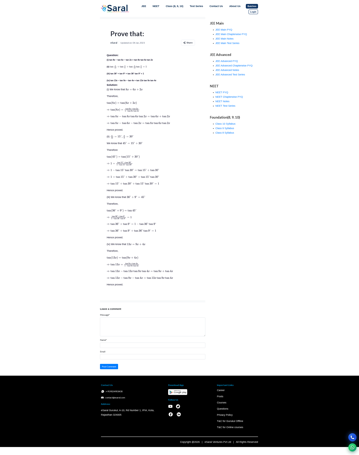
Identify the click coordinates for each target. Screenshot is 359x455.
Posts (220, 396)
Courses (221, 402)
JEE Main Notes (224, 38)
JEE (143, 6)
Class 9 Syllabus (224, 128)
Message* (105, 314)
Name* (103, 340)
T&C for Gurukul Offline (230, 421)
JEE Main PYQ (223, 29)
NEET (156, 6)
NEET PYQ (221, 92)
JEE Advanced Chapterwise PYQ (234, 65)
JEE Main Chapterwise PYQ (231, 34)
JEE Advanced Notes (227, 70)
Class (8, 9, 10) (174, 6)
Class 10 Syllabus (225, 123)
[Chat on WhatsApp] (352, 447)
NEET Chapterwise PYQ (229, 96)
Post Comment (109, 366)
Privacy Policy (225, 415)
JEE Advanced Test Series (230, 74)
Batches (252, 6)
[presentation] (128, 66)
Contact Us (216, 6)
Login (253, 12)
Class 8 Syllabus (224, 132)
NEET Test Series (225, 105)
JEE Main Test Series (227, 43)
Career (221, 390)
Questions (222, 408)
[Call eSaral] (352, 437)
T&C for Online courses (230, 427)
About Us (235, 6)
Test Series (196, 6)
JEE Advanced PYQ (226, 61)
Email (102, 351)
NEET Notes (222, 101)
